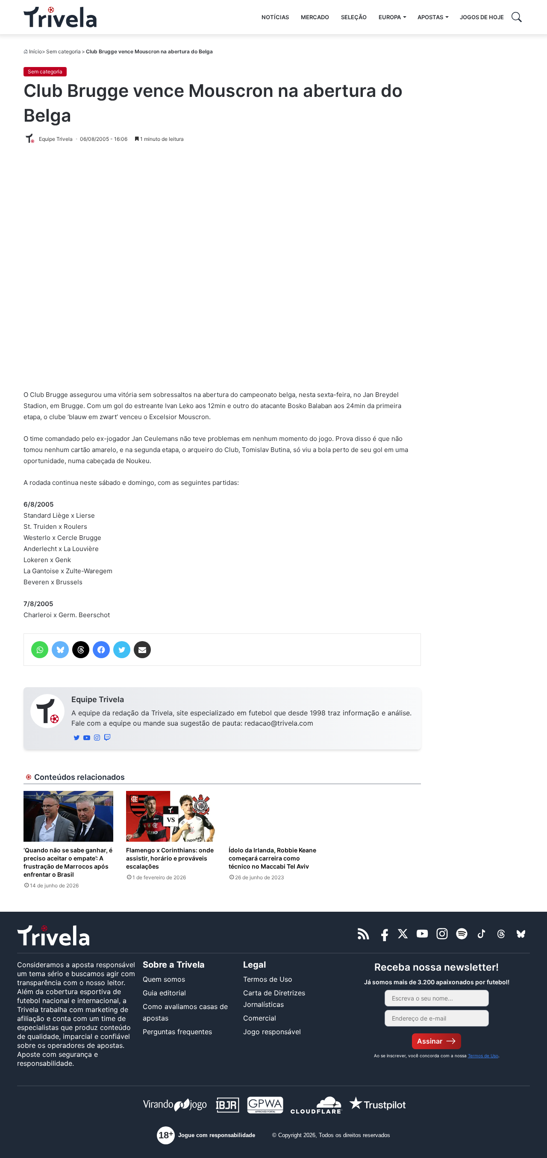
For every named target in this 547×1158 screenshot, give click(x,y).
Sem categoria (63, 51)
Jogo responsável (272, 1031)
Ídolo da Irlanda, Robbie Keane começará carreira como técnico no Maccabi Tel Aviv (272, 858)
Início (35, 51)
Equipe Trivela (97, 699)
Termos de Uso (267, 979)
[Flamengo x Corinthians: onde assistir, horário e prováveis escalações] (171, 816)
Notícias (275, 17)
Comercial (259, 1018)
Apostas (430, 17)
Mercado (315, 17)
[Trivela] (60, 17)
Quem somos (164, 979)
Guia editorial (164, 993)
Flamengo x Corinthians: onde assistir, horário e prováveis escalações (170, 858)
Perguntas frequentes (177, 1031)
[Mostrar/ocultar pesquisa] (516, 17)
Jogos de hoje (482, 17)
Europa (390, 17)
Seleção (354, 17)
